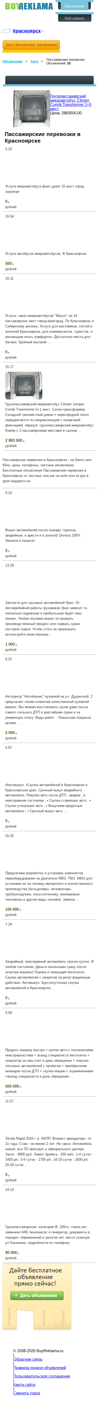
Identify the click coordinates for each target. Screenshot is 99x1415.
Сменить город (26, 1393)
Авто (34, 61)
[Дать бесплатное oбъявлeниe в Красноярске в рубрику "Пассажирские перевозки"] (31, 46)
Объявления (74, 6)
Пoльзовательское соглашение (41, 1376)
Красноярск (27, 31)
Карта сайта (24, 1385)
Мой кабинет (75, 18)
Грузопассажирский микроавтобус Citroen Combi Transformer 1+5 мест (70, 102)
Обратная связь (28, 1359)
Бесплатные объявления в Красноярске (29, 6)
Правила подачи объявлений (39, 1368)
